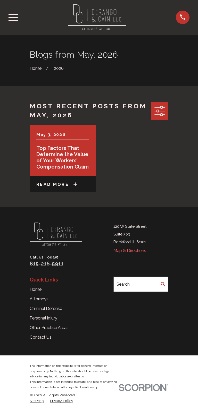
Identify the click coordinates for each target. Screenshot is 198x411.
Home (36, 289)
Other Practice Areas (49, 327)
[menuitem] (37, 400)
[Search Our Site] (163, 284)
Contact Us (41, 337)
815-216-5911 (46, 263)
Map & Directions (129, 250)
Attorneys (39, 298)
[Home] (97, 17)
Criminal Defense (46, 308)
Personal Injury (43, 318)
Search (123, 284)
